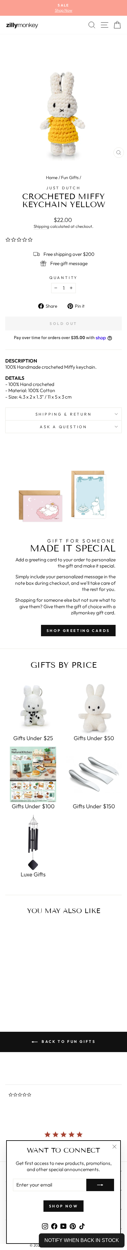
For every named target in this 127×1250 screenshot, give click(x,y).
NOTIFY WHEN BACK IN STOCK (81, 1240)
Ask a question (63, 426)
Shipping (41, 226)
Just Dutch (63, 187)
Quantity (63, 277)
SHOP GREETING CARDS (78, 630)
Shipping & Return (63, 414)
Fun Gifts (70, 177)
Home (52, 177)
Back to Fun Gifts (68, 1041)
